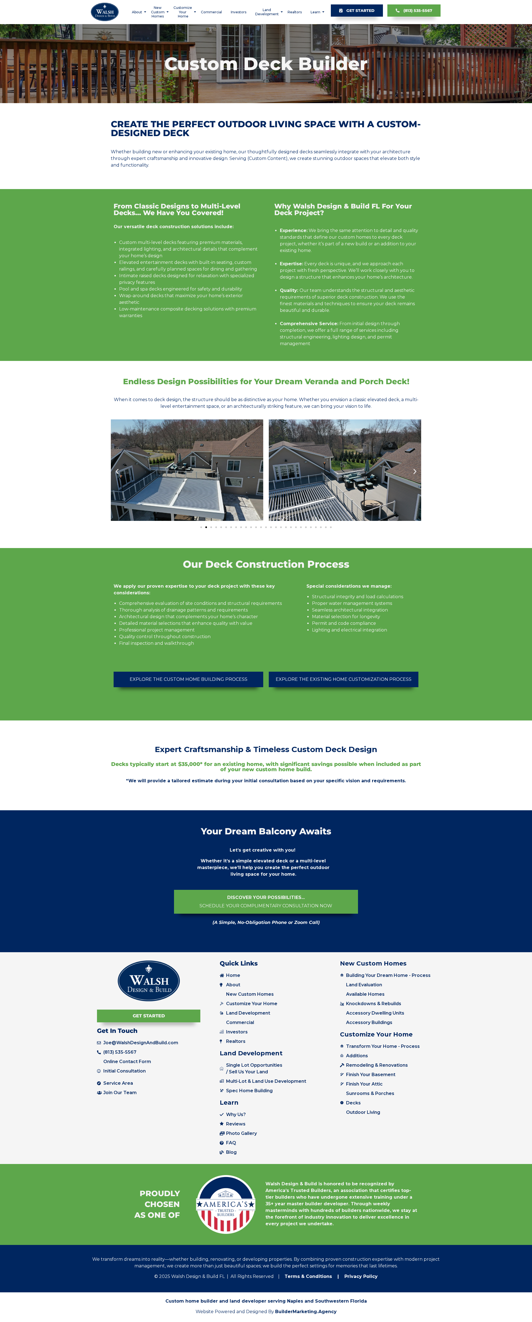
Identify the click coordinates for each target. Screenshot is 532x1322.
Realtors (295, 12)
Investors (238, 12)
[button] (117, 471)
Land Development (267, 12)
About (137, 12)
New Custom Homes (158, 12)
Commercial (211, 12)
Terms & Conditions (308, 1276)
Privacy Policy (360, 1276)
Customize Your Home (182, 12)
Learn (315, 12)
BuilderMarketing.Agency (306, 1311)
